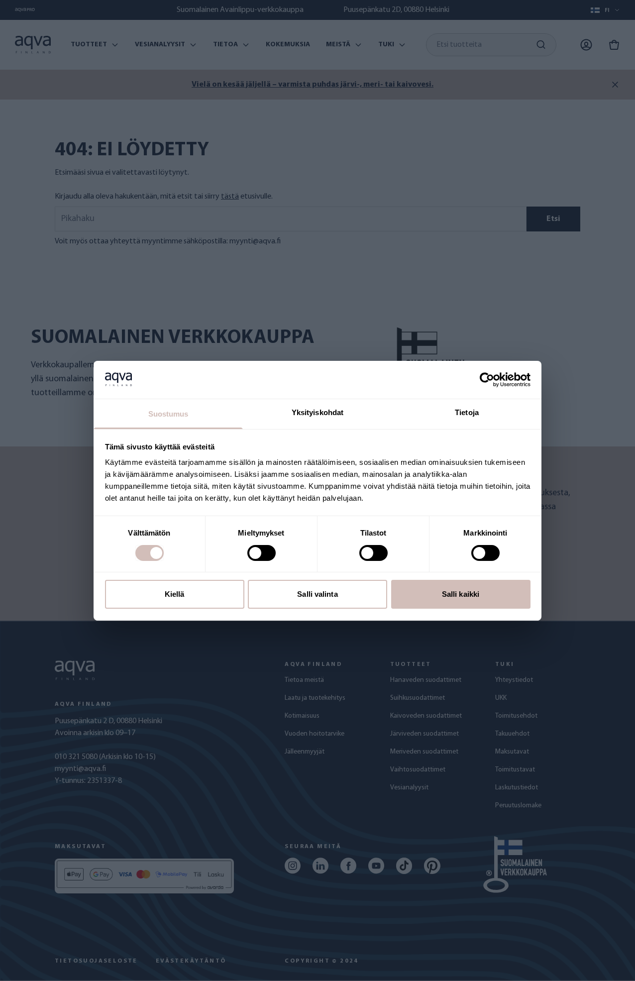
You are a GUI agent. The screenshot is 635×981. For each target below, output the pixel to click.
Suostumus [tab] (168, 414)
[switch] (261, 553)
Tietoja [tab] (467, 412)
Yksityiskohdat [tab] (317, 412)
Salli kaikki (460, 594)
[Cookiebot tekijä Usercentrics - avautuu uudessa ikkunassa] (486, 379)
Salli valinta (317, 594)
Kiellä (175, 594)
